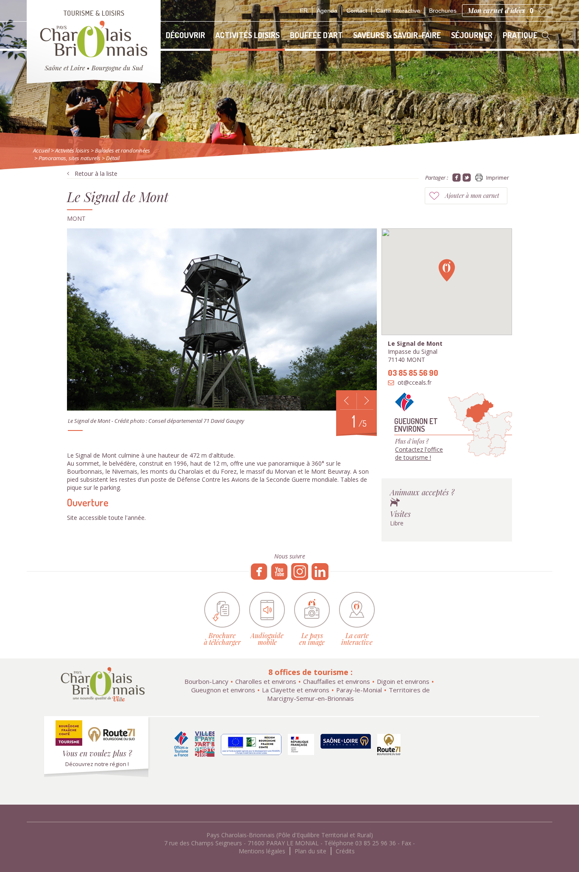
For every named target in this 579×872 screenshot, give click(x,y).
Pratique (520, 35)
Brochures (443, 10)
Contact (356, 10)
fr (304, 10)
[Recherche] (546, 35)
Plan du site (310, 851)
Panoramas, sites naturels (69, 158)
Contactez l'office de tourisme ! (419, 453)
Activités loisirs (247, 35)
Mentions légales (262, 851)
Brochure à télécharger (222, 638)
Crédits (345, 851)
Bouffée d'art (316, 35)
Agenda (327, 10)
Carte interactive (398, 10)
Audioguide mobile (267, 638)
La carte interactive (357, 638)
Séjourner (472, 35)
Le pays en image (312, 638)
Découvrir (185, 35)
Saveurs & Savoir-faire (397, 35)
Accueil (41, 150)
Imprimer (497, 177)
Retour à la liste (96, 173)
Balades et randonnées (122, 150)
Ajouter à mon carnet (472, 196)
